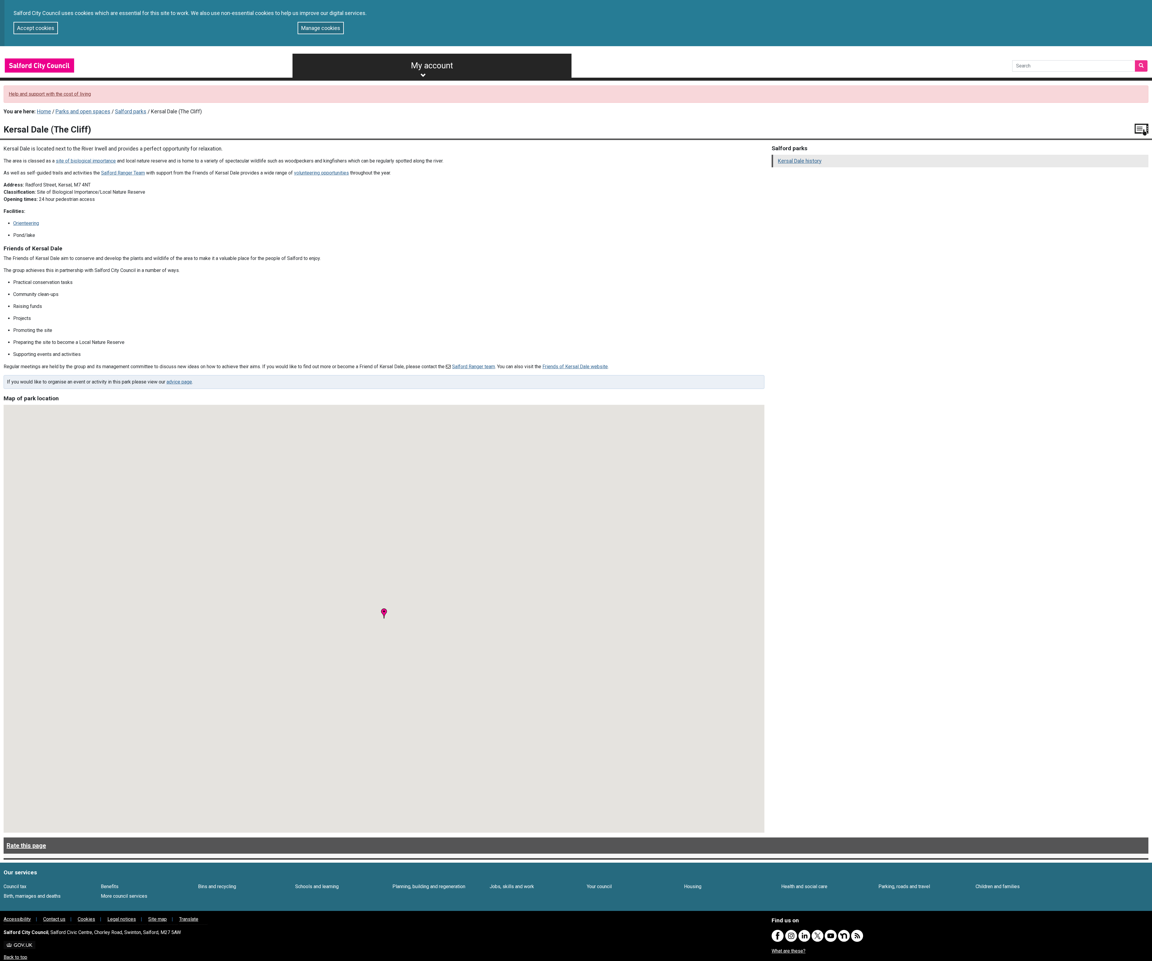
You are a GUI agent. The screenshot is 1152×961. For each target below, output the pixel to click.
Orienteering (26, 223)
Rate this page (26, 845)
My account (432, 65)
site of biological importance (86, 161)
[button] (384, 613)
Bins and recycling (217, 886)
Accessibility (17, 919)
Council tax (15, 886)
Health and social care (804, 886)
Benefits (109, 886)
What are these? (789, 951)
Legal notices (121, 919)
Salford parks (130, 112)
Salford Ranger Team (123, 173)
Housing (692, 886)
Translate (188, 919)
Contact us (54, 919)
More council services (124, 896)
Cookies (86, 919)
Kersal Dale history (799, 161)
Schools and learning (317, 886)
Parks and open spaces (83, 112)
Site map (157, 919)
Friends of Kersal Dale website (575, 366)
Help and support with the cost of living (50, 94)
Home (44, 112)
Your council (599, 886)
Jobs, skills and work (512, 886)
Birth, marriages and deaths (32, 896)
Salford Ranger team (473, 366)
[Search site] (1141, 66)
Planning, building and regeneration (428, 886)
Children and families (998, 886)
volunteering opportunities (321, 173)
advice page (179, 382)
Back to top (15, 957)
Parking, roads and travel (904, 886)
